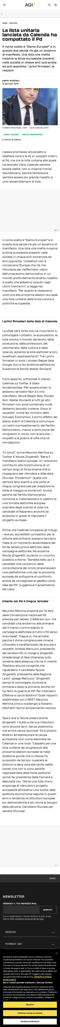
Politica (13, 23)
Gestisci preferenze (30, 1021)
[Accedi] (55, 4)
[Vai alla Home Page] (30, 5)
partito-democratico (32, 134)
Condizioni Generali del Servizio (29, 919)
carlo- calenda (11, 134)
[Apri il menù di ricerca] (49, 4)
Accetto (30, 1004)
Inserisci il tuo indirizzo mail (20, 903)
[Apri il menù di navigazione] (4, 4)
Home (4, 23)
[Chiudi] (56, 953)
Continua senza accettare (29, 1013)
